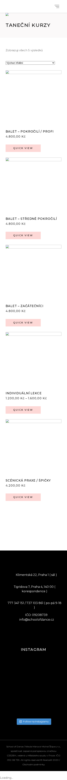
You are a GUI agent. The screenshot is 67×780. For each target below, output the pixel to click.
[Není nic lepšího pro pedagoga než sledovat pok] (33, 675)
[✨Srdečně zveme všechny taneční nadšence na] (33, 694)
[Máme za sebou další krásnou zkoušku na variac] (33, 665)
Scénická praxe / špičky (28, 480)
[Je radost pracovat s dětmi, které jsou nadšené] (33, 660)
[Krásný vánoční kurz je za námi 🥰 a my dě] (33, 709)
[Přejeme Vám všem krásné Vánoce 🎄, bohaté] (33, 714)
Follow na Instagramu (36, 721)
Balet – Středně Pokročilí (31, 219)
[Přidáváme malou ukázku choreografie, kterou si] (33, 680)
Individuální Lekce (24, 393)
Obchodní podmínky (33, 764)
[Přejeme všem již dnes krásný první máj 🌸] (33, 670)
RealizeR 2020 (51, 760)
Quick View (23, 148)
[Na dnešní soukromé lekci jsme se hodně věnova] (33, 689)
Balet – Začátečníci (24, 306)
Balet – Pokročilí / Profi (30, 131)
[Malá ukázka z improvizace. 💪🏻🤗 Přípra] (33, 704)
